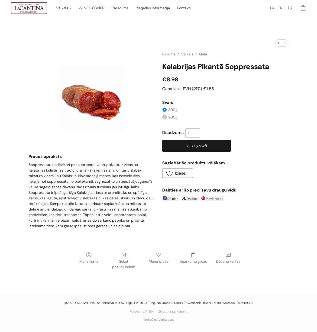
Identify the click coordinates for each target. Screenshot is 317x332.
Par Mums (120, 8)
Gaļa (203, 54)
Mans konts (88, 261)
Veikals (62, 8)
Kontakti (184, 8)
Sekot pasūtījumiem (123, 264)
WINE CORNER (91, 8)
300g (179, 109)
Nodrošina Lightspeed (159, 319)
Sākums (168, 54)
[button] (29, 8)
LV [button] (272, 8)
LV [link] (145, 311)
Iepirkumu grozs (193, 261)
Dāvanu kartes (228, 261)
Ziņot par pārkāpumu (173, 311)
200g (179, 117)
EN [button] (280, 8)
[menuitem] (278, 43)
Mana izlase (158, 261)
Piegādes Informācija (153, 8)
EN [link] (151, 311)
